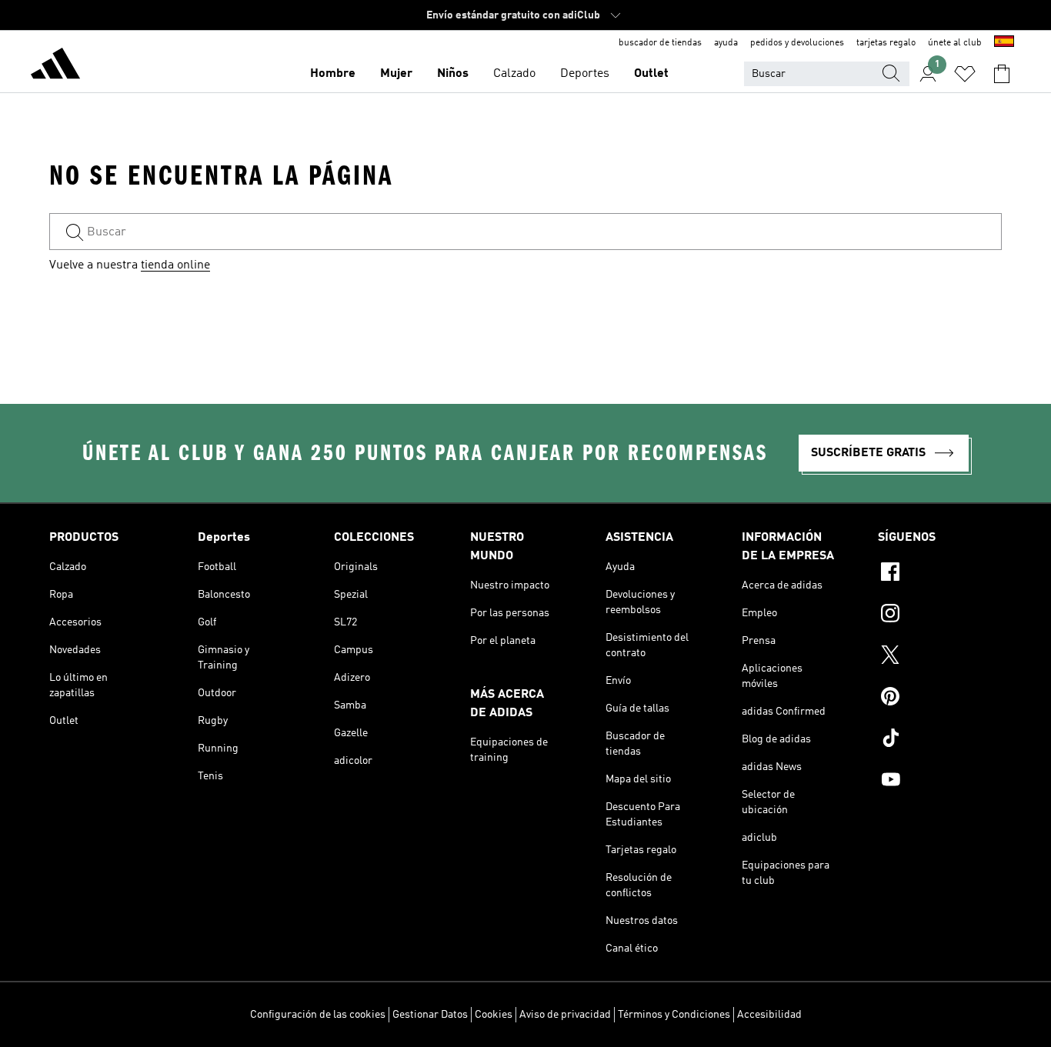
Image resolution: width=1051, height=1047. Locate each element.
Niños (453, 74)
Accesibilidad (769, 1014)
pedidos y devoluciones (797, 43)
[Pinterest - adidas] (940, 698)
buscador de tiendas (660, 43)
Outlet (651, 74)
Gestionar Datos (430, 1014)
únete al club (955, 43)
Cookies (493, 1014)
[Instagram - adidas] (940, 615)
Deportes (584, 74)
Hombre (332, 74)
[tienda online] (55, 66)
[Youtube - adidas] (940, 781)
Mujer (396, 74)
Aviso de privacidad (565, 1014)
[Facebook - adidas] (940, 574)
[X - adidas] (940, 657)
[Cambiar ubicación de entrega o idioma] (1004, 43)
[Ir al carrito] (1001, 73)
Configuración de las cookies (317, 1014)
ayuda (726, 43)
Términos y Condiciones (674, 1014)
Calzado (514, 74)
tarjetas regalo (886, 43)
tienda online (175, 265)
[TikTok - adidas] (940, 740)
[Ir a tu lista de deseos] (964, 73)
